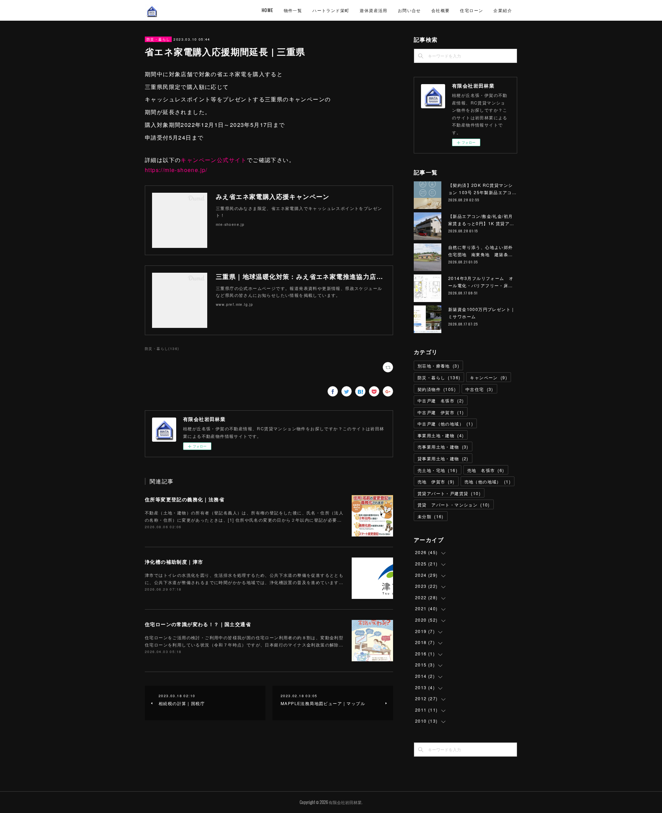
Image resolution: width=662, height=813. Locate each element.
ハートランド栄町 (330, 10)
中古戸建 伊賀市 (441, 412)
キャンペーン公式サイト (214, 160)
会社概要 (440, 10)
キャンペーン (488, 377)
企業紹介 (502, 10)
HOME (267, 10)
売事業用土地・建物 (443, 447)
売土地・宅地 (438, 470)
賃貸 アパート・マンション (454, 505)
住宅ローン (471, 10)
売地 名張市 (485, 470)
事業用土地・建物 (441, 435)
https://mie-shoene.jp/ (176, 170)
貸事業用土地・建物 (443, 458)
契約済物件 (437, 389)
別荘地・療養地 (438, 366)
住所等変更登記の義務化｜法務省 (184, 499)
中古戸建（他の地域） (445, 423)
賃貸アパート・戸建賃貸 (449, 493)
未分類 (431, 516)
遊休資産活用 (373, 10)
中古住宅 (479, 389)
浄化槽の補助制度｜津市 (174, 561)
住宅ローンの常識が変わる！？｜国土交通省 (198, 624)
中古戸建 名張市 (441, 400)
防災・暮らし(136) (162, 348)
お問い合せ (409, 10)
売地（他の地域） (487, 481)
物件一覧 (293, 10)
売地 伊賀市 (436, 481)
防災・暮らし (158, 39)
